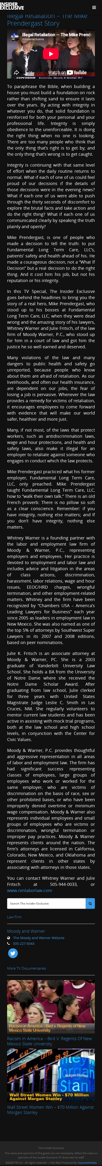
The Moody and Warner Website (39, 938)
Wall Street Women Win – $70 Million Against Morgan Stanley (50, 1109)
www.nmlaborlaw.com (29, 890)
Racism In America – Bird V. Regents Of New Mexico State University (49, 1041)
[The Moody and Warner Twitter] (13, 953)
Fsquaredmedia (87, 1162)
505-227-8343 (23, 943)
